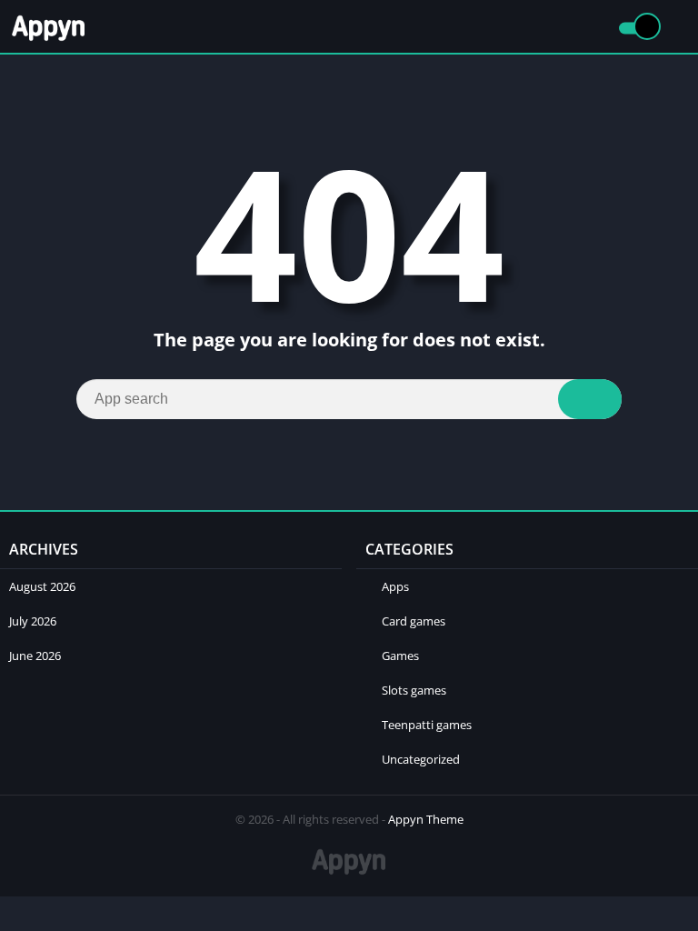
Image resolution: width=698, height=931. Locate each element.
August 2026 (42, 586)
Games (400, 655)
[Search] (590, 399)
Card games (413, 621)
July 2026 (32, 621)
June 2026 (35, 655)
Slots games (414, 690)
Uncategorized (421, 759)
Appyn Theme (426, 819)
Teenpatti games (427, 724)
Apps (395, 586)
